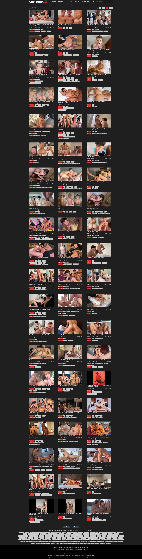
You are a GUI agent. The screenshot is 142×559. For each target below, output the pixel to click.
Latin (67, 106)
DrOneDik (38, 543)
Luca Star (75, 417)
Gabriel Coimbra (49, 187)
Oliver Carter (107, 541)
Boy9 (67, 541)
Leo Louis (62, 543)
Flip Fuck (67, 415)
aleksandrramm (93, 535)
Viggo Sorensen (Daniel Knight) (74, 541)
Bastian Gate (86, 535)
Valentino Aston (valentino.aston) (35, 83)
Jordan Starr (82, 539)
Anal (35, 29)
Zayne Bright (113, 541)
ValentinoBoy (43, 31)
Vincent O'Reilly (80, 535)
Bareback (96, 29)
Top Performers (85, 1)
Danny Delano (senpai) (94, 532)
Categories (76, 1)
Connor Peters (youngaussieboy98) (92, 543)
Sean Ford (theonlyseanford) (97, 469)
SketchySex (103, 539)
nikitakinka (40, 106)
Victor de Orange (76, 54)
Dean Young (37, 316)
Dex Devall (59, 537)
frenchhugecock (68, 534)
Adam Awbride (22, 541)
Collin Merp (94, 106)
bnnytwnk (53, 543)
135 (74, 526)
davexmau (83, 543)
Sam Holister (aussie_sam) (56, 539)
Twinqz (36, 106)
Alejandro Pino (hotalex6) (96, 133)
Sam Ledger (94, 288)
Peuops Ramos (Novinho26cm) (63, 138)
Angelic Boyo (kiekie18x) (96, 162)
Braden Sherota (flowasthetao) (97, 31)
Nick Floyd (64, 532)
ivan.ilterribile (105, 442)
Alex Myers (76, 539)
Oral (38, 79)
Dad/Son (68, 79)
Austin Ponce (30, 537)
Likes (107, 7)
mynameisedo (94, 444)
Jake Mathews (69, 537)
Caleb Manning (104, 534)
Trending (54, 1)
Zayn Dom (106, 31)
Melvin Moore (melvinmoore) (56, 532)
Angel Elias (64, 537)
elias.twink (49, 31)
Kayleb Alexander (43, 534)
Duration (110, 7)
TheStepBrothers (84, 541)
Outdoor (100, 467)
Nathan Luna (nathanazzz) (77, 534)
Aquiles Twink (37, 187)
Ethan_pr (32, 539)
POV (42, 29)
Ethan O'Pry (28, 539)
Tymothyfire (104, 133)
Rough (76, 79)
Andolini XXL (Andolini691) (36, 541)
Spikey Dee (36, 537)
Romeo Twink (37, 31)
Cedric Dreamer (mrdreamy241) (75, 543)
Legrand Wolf (120, 537)
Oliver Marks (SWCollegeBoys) (95, 534)
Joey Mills (25, 534)
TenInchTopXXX (94, 56)
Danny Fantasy (119, 532)
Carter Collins (108, 537)
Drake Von (27, 532)
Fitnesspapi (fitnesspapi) (68, 518)
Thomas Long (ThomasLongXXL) (69, 468)
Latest (100, 7)
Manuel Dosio (102, 543)
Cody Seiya (54, 537)
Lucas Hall (65, 340)
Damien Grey (41, 535)
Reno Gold (99, 535)
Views (104, 7)
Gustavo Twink (66, 288)
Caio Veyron (43, 187)
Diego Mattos (42, 316)
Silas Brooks (110, 534)
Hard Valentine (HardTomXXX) (75, 288)
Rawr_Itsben (122, 539)
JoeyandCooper (76, 537)
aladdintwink (43, 135)
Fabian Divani (108, 543)
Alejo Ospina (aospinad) (68, 54)
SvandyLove (100, 79)
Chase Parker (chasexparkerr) (112, 535)
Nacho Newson (48, 537)
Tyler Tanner (114, 532)
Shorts (39, 211)
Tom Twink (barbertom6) (73, 441)
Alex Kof (93, 417)
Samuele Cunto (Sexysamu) (97, 442)
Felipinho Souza (38, 417)
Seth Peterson (67, 535)
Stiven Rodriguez (38, 264)
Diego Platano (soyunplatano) (58, 535)
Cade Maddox (74, 535)
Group (39, 29)
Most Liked (69, 1)
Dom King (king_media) (62, 109)
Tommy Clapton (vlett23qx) (45, 543)
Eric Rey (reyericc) (99, 417)
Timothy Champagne (48, 535)
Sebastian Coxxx (61, 534)
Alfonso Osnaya (86, 534)
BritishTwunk (94, 237)
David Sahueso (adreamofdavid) (67, 539)
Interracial (40, 314)
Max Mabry (33, 543)
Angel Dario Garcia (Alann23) (40, 213)
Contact (75, 547)
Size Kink (34, 133)
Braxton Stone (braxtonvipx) (59, 541)
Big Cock (96, 54)
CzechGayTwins (119, 541)
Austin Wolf (109, 539)
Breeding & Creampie (62, 79)
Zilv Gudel (66, 543)
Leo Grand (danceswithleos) (52, 534)
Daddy (73, 79)
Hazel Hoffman (38, 539)
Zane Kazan (78, 468)
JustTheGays (62, 553)
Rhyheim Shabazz (21, 539)
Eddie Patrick (41, 537)
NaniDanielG (104, 262)
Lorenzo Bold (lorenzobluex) (68, 81)
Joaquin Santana (102, 537)
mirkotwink (89, 444)
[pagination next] (77, 527)
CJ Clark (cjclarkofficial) (39, 81)
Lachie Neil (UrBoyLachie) (90, 539)
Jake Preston (114, 537)
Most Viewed (61, 1)
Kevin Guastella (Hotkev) (39, 54)
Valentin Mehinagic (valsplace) (35, 521)
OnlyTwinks (56, 549)
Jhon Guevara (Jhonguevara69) (69, 136)
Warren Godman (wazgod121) (99, 541)
